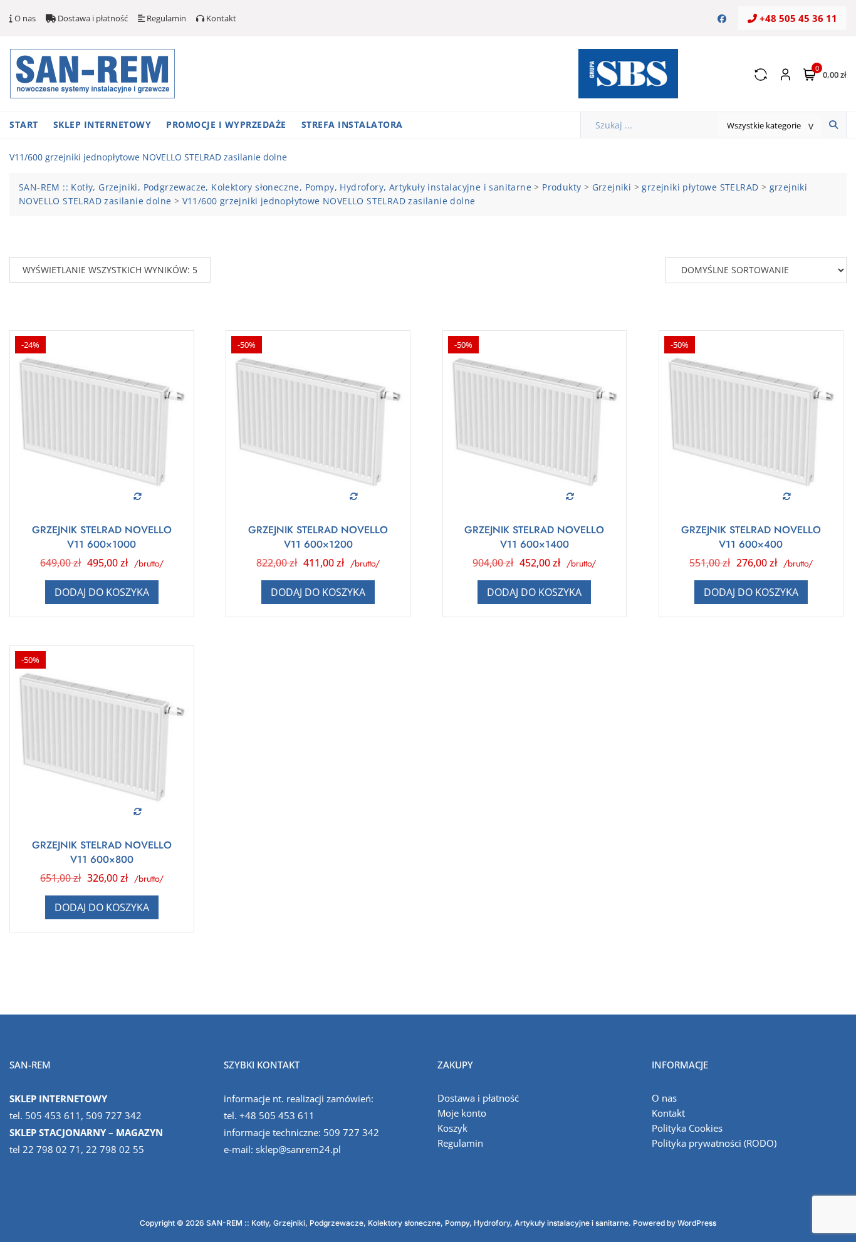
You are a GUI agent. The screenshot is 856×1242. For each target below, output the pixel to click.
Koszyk (452, 1128)
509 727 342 (114, 1115)
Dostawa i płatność (92, 18)
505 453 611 (53, 1115)
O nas (24, 18)
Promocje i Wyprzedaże (226, 124)
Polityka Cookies (687, 1128)
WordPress (696, 1223)
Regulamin (165, 18)
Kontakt (220, 18)
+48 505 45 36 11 (797, 18)
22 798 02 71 (52, 1149)
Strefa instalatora (352, 124)
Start (23, 124)
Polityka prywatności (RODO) (714, 1143)
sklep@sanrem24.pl (298, 1149)
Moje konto (461, 1113)
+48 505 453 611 (277, 1115)
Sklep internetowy (102, 124)
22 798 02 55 (115, 1149)
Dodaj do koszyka (102, 592)
